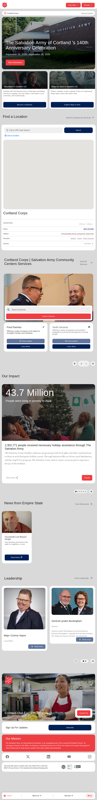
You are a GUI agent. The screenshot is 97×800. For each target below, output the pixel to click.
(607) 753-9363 (89, 229)
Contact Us (84, 713)
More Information (15, 62)
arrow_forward (92, 661)
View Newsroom (84, 504)
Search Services (48, 316)
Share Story (12, 477)
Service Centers (87, 13)
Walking (73, 238)
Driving (79, 238)
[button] (74, 363)
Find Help (72, 5)
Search (78, 130)
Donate (87, 5)
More (90, 796)
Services (69, 795)
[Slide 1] (76, 491)
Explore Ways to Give (72, 105)
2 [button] (86, 363)
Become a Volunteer (24, 105)
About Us (37, 795)
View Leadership (83, 578)
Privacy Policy (13, 768)
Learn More (25, 346)
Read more (37, 646)
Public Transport (88, 238)
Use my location (11, 135)
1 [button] (81, 363)
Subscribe (70, 727)
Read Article (17, 557)
